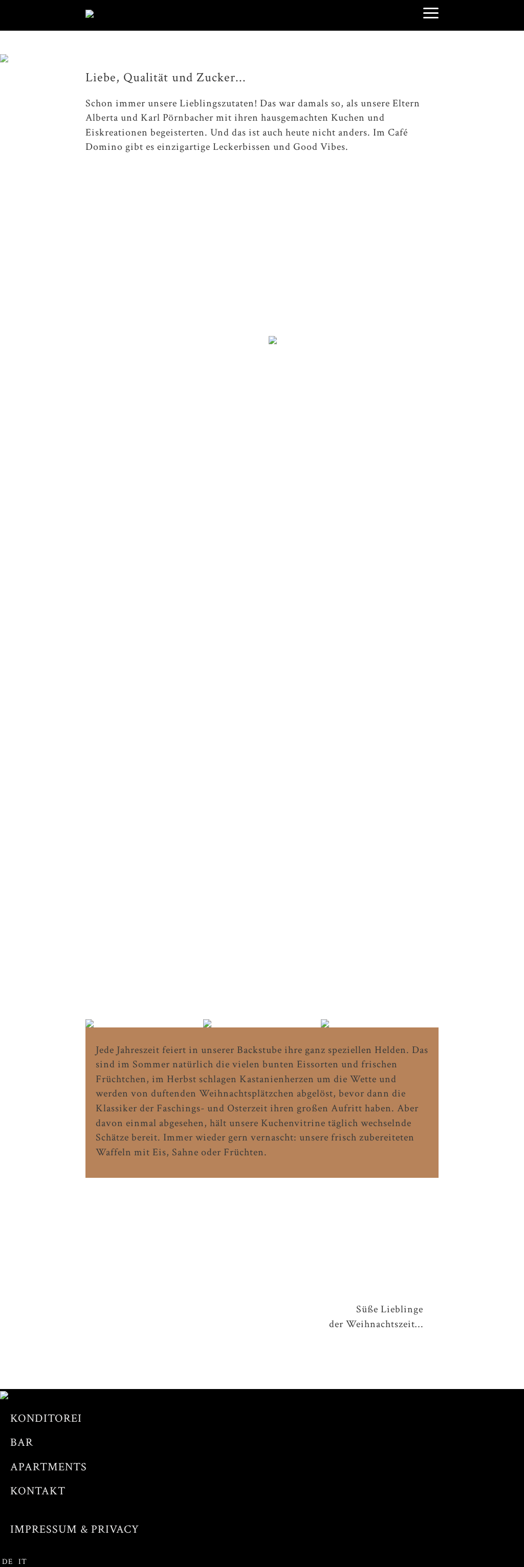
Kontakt (38, 1491)
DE (7, 1561)
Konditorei (46, 1418)
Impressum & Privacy (74, 1529)
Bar (21, 1442)
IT (22, 1561)
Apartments (48, 1467)
